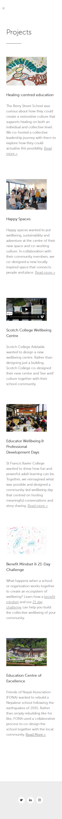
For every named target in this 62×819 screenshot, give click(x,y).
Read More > (36, 734)
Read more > (45, 272)
